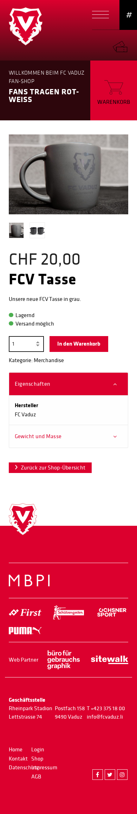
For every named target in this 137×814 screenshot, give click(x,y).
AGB (36, 777)
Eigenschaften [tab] (32, 384)
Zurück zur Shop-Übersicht (53, 468)
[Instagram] (122, 774)
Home (15, 749)
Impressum (44, 767)
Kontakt (18, 759)
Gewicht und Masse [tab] (38, 436)
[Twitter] (110, 774)
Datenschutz (24, 767)
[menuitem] (124, 45)
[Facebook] (97, 774)
